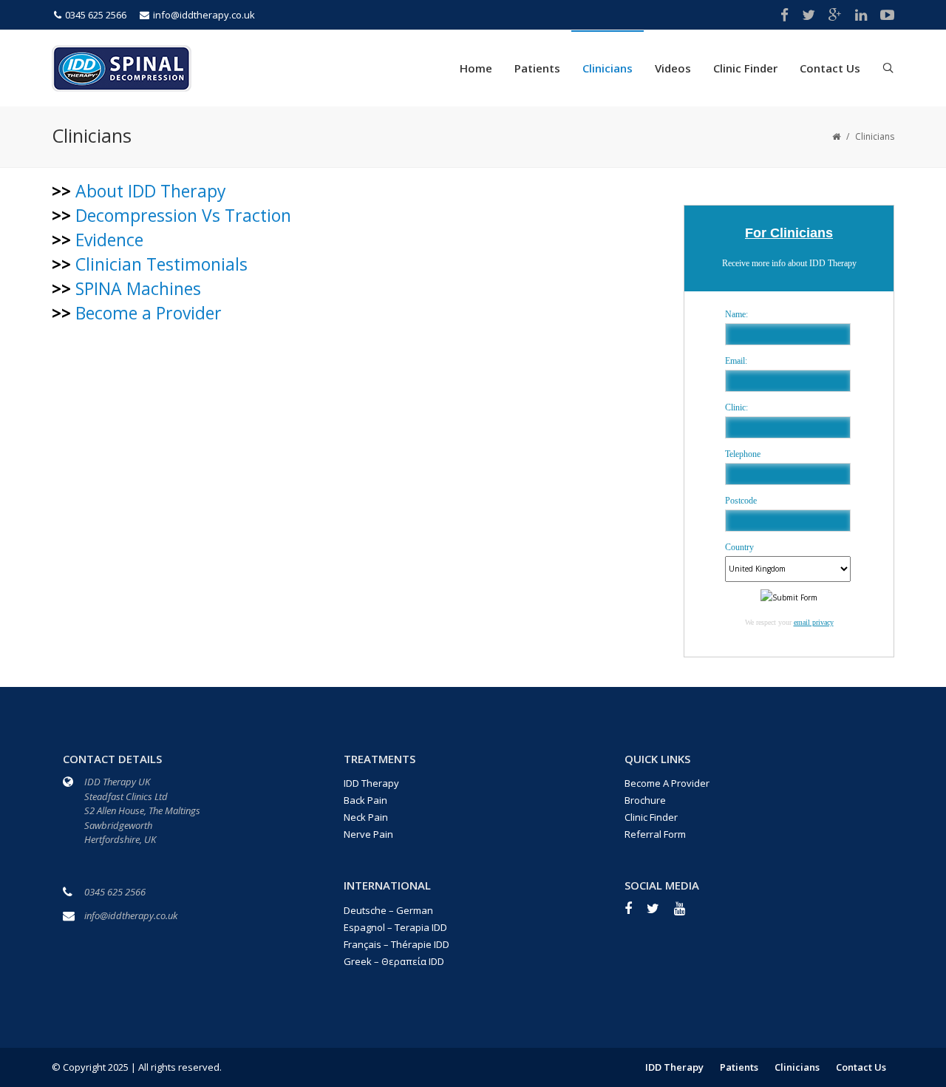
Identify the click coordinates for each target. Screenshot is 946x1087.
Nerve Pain (368, 834)
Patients (537, 68)
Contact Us (830, 68)
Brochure (645, 800)
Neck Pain (366, 817)
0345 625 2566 (95, 14)
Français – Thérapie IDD (396, 944)
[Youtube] (687, 913)
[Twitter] (660, 913)
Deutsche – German (388, 910)
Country (739, 547)
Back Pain (365, 800)
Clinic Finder (745, 68)
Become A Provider (667, 783)
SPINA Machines (138, 288)
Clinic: (736, 407)
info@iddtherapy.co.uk (204, 14)
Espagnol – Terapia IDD (395, 927)
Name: (736, 314)
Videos (673, 68)
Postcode (741, 500)
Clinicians (607, 68)
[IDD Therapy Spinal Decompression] (121, 66)
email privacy (814, 622)
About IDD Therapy (150, 191)
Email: (736, 361)
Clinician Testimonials (161, 264)
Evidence (109, 239)
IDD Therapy (371, 783)
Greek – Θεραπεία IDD (394, 961)
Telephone (742, 454)
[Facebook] (636, 913)
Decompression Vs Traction (183, 215)
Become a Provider (148, 313)
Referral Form (655, 834)
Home (476, 68)
